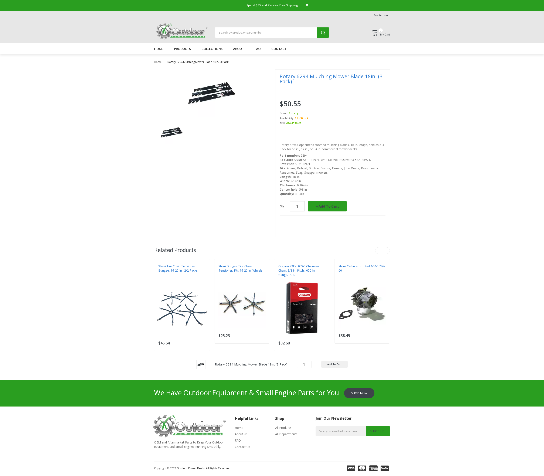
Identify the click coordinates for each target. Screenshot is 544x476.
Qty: (282, 206)
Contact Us (242, 447)
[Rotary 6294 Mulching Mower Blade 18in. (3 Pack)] (200, 364)
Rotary (293, 113)
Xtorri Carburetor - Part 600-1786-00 (362, 268)
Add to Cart (329, 206)
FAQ (238, 440)
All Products (283, 428)
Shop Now (359, 393)
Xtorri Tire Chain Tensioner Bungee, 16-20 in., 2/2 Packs (178, 268)
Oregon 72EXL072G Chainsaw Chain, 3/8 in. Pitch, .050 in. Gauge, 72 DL (298, 270)
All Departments (286, 434)
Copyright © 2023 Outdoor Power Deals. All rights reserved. (192, 468)
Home (158, 62)
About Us (241, 434)
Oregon (283, 279)
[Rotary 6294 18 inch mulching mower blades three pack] (171, 132)
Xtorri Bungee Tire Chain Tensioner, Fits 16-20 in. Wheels (240, 268)
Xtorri (162, 279)
